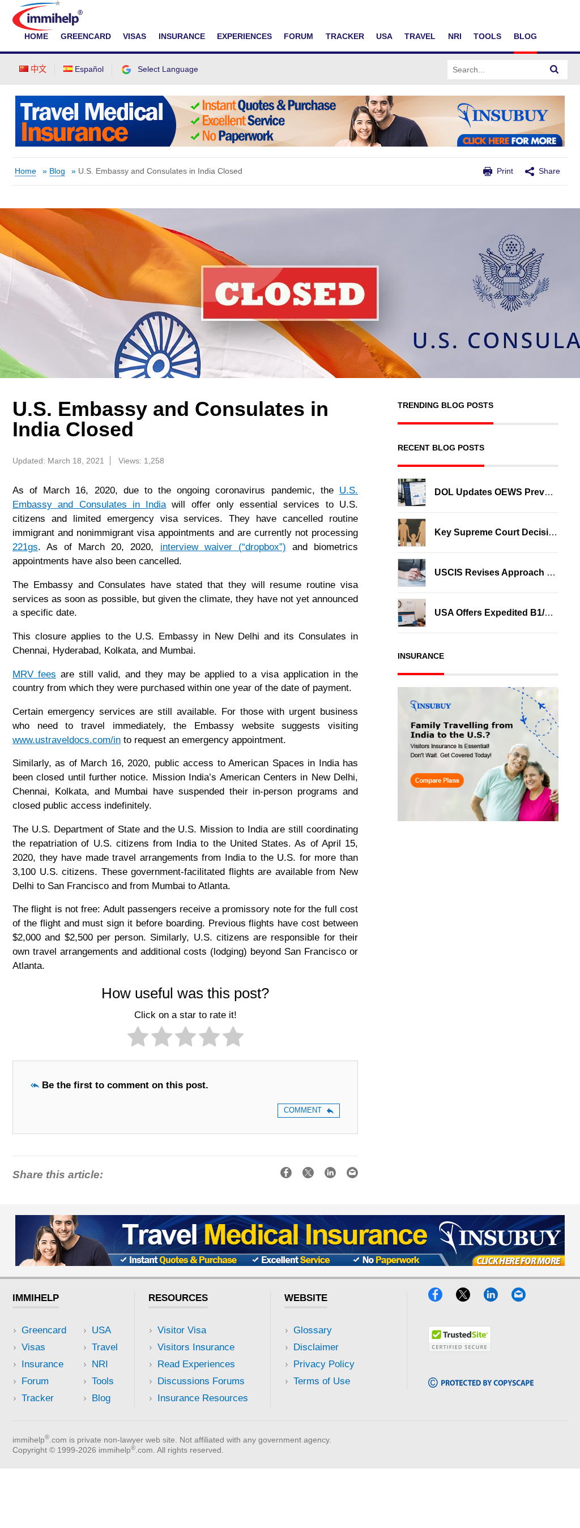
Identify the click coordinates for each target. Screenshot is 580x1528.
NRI (455, 36)
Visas (134, 36)
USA (384, 36)
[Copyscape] (481, 1384)
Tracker (345, 36)
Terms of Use (321, 1381)
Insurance (182, 36)
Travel (420, 36)
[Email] (523, 1298)
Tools (487, 36)
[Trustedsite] (459, 1348)
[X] (468, 1298)
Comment (303, 1110)
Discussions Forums (201, 1381)
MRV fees (34, 674)
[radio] (137, 1038)
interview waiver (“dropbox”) (223, 547)
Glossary (312, 1330)
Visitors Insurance (195, 1347)
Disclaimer (316, 1347)
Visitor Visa (181, 1330)
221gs (25, 547)
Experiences (244, 36)
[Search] (554, 69)
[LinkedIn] (496, 1298)
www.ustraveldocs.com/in (66, 740)
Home (36, 36)
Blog (525, 36)
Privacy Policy (324, 1364)
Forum (298, 36)
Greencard (86, 36)
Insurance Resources (202, 1398)
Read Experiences (196, 1364)
